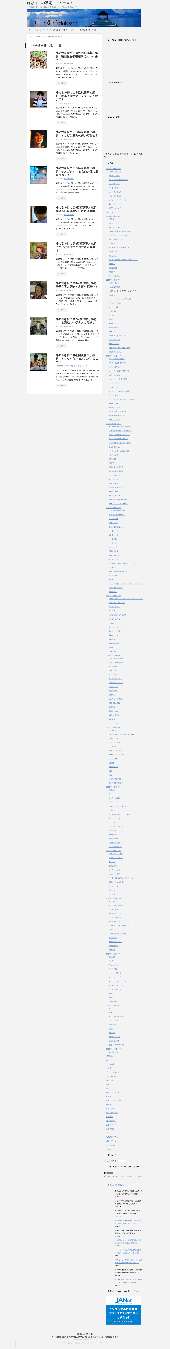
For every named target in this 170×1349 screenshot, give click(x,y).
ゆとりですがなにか (116, 527)
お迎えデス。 (113, 523)
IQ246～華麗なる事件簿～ (118, 363)
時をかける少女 (114, 483)
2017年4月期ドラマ (113, 216)
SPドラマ (109, 212)
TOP (30, 29)
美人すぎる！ (111, 1121)
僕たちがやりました (116, 204)
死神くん (112, 997)
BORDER (112, 957)
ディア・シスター (115, 917)
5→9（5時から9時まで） (118, 658)
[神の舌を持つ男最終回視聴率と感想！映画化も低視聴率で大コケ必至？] (38, 70)
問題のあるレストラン (117, 882)
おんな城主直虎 (114, 287)
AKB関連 (109, 1056)
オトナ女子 (113, 666)
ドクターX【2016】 (116, 383)
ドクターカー (113, 543)
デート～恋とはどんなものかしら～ (121, 878)
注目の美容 (110, 1109)
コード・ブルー (114, 188)
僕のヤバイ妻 (113, 559)
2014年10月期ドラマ (114, 898)
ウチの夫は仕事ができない (118, 180)
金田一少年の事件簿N (116, 1045)
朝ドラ (108, 1149)
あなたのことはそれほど (117, 227)
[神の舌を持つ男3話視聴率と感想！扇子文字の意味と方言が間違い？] (38, 300)
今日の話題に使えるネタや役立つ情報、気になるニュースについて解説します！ (85, 1337)
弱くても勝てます (115, 989)
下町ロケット (113, 687)
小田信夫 (112, 331)
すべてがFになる (115, 913)
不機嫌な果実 (113, 551)
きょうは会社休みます (117, 905)
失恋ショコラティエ (113, 1092)
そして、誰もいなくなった (118, 439)
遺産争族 (112, 719)
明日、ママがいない (113, 1100)
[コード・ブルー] (123, 61)
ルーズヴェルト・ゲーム (117, 985)
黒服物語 (112, 950)
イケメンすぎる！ (112, 1072)
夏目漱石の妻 (113, 403)
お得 (108, 1060)
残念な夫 (112, 890)
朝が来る (112, 567)
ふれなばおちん (114, 447)
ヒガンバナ (113, 623)
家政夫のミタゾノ (115, 407)
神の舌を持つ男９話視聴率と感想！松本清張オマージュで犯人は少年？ (77, 96)
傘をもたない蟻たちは (117, 631)
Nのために (112, 901)
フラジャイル (113, 627)
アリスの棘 (113, 969)
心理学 (108, 1096)
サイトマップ (39, 30)
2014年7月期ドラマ (113, 1005)
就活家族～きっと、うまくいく (120, 336)
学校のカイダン (114, 886)
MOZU (111, 961)
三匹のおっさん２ (115, 830)
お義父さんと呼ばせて (117, 603)
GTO (110, 1008)
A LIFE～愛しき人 (115, 283)
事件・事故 (110, 1080)
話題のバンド (111, 1125)
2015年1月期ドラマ (113, 851)
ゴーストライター (115, 870)
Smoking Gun (114, 965)
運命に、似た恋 (114, 420)
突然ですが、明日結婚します (119, 348)
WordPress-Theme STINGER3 (85, 1340)
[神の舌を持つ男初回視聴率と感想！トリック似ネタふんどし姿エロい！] (38, 372)
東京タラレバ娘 (114, 340)
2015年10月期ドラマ (114, 655)
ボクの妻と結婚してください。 (120, 814)
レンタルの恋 (113, 307)
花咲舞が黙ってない (116, 1001)
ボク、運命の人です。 (117, 239)
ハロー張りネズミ (115, 196)
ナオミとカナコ (114, 619)
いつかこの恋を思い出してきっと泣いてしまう (126, 599)
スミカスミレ (113, 611)
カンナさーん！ (114, 184)
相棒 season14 (114, 711)
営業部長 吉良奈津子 (116, 467)
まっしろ (112, 862)
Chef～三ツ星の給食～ (117, 359)
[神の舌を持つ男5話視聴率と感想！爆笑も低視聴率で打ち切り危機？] (38, 224)
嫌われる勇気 (113, 327)
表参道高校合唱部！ (116, 783)
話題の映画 (110, 1129)
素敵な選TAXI (114, 946)
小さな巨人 (113, 256)
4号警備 (111, 219)
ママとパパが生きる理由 (117, 934)
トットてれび (113, 539)
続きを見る (61, 83)
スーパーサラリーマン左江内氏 (120, 299)
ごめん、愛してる (115, 172)
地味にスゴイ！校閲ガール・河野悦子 (122, 399)
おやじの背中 (113, 1020)
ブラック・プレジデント (117, 981)
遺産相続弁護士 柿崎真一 (118, 500)
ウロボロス (113, 866)
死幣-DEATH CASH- (116, 487)
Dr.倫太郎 (112, 790)
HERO (111, 1012)
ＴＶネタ (109, 1133)
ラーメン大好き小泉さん (117, 755)
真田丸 (111, 647)
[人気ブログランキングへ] (108, 1172)
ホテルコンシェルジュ (117, 750)
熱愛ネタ (109, 1117)
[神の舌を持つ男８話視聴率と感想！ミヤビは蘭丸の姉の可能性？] (38, 149)
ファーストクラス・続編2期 (119, 925)
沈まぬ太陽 (113, 575)
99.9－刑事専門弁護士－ (117, 511)
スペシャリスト (114, 607)
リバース (112, 243)
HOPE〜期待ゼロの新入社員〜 (120, 427)
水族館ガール (113, 491)
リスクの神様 (113, 759)
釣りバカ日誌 (113, 723)
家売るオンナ (113, 479)
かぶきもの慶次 (114, 798)
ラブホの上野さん (115, 303)
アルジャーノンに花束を (117, 806)
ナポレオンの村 (114, 742)
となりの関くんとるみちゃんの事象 (121, 734)
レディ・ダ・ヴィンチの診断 (119, 391)
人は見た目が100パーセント (119, 247)
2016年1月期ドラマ (113, 596)
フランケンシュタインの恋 (118, 235)
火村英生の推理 (114, 643)
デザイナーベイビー (116, 683)
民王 (110, 775)
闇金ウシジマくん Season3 (118, 504)
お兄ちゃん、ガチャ (116, 858)
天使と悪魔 (113, 834)
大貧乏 (111, 319)
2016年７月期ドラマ (70, 366)
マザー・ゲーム (114, 818)
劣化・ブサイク (112, 1088)
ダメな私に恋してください (118, 615)
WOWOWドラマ (112, 1137)
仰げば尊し (113, 459)
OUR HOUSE (113, 519)
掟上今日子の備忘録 (116, 699)
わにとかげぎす (114, 176)
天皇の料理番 (113, 839)
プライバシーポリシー (69, 30)
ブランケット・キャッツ (117, 200)
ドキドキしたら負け (53, 30)
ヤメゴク (112, 822)
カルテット (113, 295)
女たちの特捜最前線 (116, 471)
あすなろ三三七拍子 (116, 1016)
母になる (112, 264)
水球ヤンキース (114, 1037)
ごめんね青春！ (114, 909)
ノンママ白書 (113, 455)
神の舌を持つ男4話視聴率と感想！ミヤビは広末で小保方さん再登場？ (77, 247)
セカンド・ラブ (114, 874)
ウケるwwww (111, 1076)
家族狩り (112, 1033)
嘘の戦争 (112, 315)
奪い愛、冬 (113, 323)
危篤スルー (113, 695)
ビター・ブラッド (115, 973)
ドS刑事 (111, 810)
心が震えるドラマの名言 (88, 30)
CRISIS (111, 223)
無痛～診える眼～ (115, 703)
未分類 (108, 1105)
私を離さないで (114, 651)
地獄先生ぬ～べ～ (115, 942)
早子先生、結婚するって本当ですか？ (122, 563)
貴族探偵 (112, 272)
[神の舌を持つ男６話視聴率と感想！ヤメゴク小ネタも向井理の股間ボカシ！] (38, 185)
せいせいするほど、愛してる (119, 435)
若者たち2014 (114, 1041)
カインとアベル (114, 367)
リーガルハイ (113, 1052)
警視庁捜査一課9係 (115, 588)
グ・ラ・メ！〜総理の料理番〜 (120, 451)
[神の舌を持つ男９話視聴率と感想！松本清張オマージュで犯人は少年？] (38, 109)
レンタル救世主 (114, 395)
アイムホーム (113, 802)
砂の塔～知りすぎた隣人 (117, 411)
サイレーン (113, 675)
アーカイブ (108, 1161)
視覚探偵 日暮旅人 (115, 352)
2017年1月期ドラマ (113, 280)
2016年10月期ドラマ (114, 356)
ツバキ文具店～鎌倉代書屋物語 (120, 231)
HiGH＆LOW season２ (117, 515)
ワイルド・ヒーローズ (117, 826)
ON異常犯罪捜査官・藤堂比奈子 (120, 431)
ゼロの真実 (113, 1025)
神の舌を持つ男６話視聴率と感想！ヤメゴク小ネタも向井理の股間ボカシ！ (77, 171)
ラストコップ (113, 387)
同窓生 (111, 1029)
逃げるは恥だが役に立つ (117, 416)
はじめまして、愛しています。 (120, 443)
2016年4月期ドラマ (113, 508)
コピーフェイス (114, 375)
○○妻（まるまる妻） (116, 854)
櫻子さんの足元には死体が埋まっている (123, 260)
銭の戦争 (112, 894)
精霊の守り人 (111, 1141)
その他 (108, 1068)
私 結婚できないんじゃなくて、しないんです (126, 584)
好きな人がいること (116, 475)
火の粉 (111, 580)
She (110, 794)
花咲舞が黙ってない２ (117, 779)
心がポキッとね (114, 843)
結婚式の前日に (114, 715)
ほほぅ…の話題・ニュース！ (50, 3)
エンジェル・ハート (116, 662)
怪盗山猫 (112, 639)
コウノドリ (113, 670)
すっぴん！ (110, 1064)
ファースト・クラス (116, 977)
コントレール (113, 535)
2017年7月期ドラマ (113, 169)
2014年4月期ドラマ (113, 954)
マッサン (112, 930)
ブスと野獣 (113, 746)
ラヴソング (113, 547)
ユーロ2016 (110, 1145)
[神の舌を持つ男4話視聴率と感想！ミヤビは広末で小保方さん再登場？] (38, 260)
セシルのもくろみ (115, 192)
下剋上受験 (113, 311)
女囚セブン (113, 252)
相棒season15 (114, 344)
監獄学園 (112, 707)
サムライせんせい (115, 679)
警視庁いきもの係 (115, 208)
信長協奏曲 (113, 938)
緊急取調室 (113, 268)
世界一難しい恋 (114, 555)
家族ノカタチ (113, 635)
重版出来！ (113, 592)
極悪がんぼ (113, 993)
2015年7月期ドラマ (113, 727)
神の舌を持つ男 (69, 64)
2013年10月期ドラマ (114, 1049)
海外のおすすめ (112, 1113)
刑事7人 (111, 463)
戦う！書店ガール (115, 847)
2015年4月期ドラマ (113, 787)
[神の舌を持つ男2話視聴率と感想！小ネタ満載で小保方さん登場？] (38, 336)
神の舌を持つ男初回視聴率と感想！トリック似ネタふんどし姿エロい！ (77, 359)
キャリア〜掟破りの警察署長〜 (120, 371)
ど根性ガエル (113, 738)
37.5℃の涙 (113, 730)
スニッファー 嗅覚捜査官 (118, 379)
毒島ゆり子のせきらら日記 (118, 571)
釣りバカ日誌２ (114, 276)
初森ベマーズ (113, 767)
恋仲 (110, 771)
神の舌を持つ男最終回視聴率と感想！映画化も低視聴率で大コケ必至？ (77, 56)
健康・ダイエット (112, 1084)
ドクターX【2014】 (117, 921)
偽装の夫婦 (113, 691)
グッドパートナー (115, 531)
